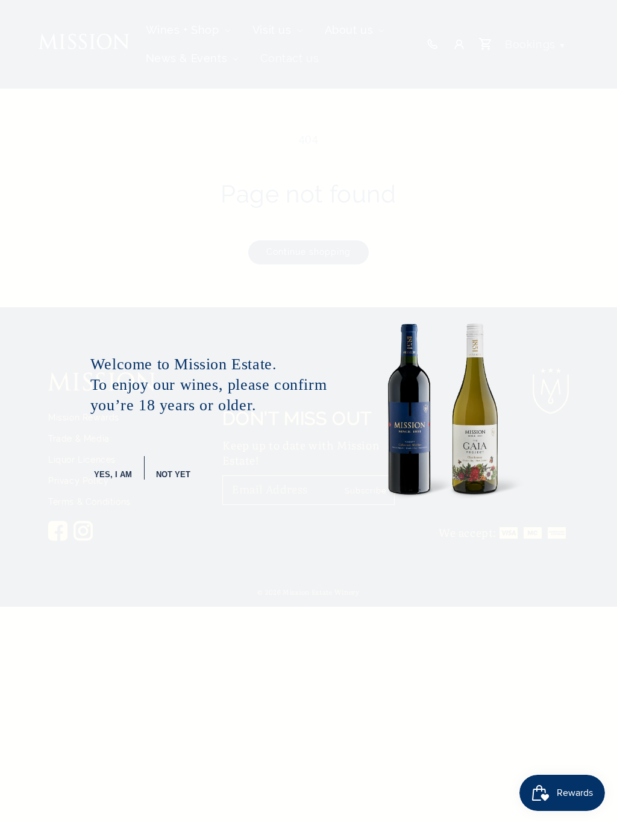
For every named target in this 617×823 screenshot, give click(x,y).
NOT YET (173, 474)
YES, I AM (113, 474)
